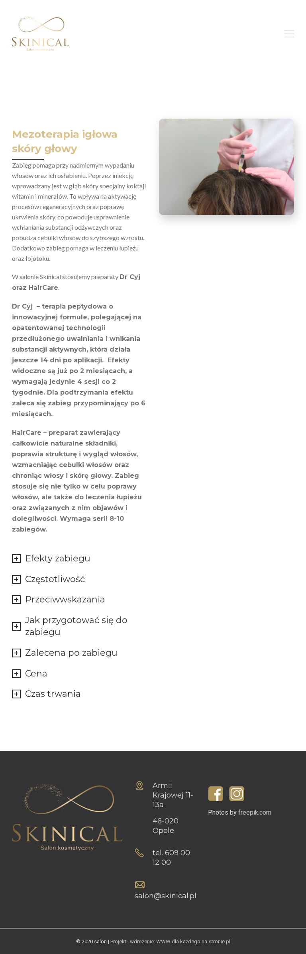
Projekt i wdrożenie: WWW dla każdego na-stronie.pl (170, 941)
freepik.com (254, 812)
